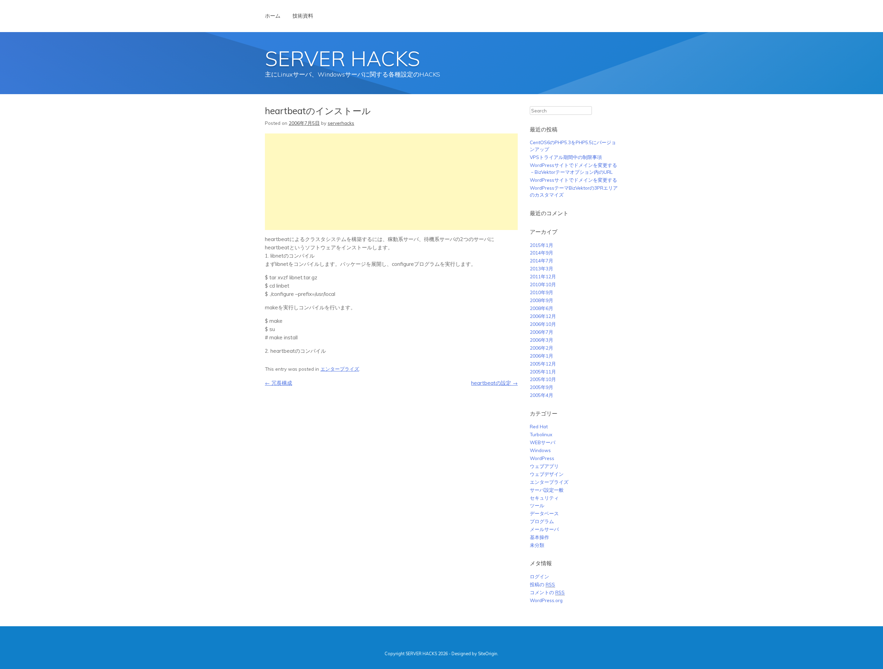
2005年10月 (543, 379)
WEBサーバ (542, 442)
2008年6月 (541, 308)
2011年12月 (543, 276)
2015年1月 (541, 245)
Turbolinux (541, 434)
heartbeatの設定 (494, 383)
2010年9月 (541, 292)
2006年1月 (541, 356)
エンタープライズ (339, 369)
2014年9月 (541, 253)
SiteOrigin (487, 653)
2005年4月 (541, 395)
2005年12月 (543, 364)
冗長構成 (278, 383)
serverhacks (341, 123)
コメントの (547, 592)
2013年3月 (541, 268)
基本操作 (539, 537)
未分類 (537, 545)
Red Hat (539, 426)
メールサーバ (544, 529)
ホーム (272, 15)
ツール (537, 505)
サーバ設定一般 (547, 490)
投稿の (542, 584)
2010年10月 (543, 284)
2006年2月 (541, 348)
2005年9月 (541, 387)
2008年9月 (541, 300)
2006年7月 (541, 332)
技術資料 (302, 15)
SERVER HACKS (342, 58)
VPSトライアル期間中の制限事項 (566, 157)
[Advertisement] (391, 181)
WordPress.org (546, 600)
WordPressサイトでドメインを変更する (573, 180)
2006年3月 (541, 340)
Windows (540, 450)
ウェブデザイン (547, 474)
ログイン (539, 576)
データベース (544, 513)
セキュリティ (544, 498)
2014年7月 (541, 260)
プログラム (542, 521)
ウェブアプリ (544, 466)
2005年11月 (543, 372)
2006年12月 (543, 316)
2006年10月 (543, 324)
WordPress (542, 458)
